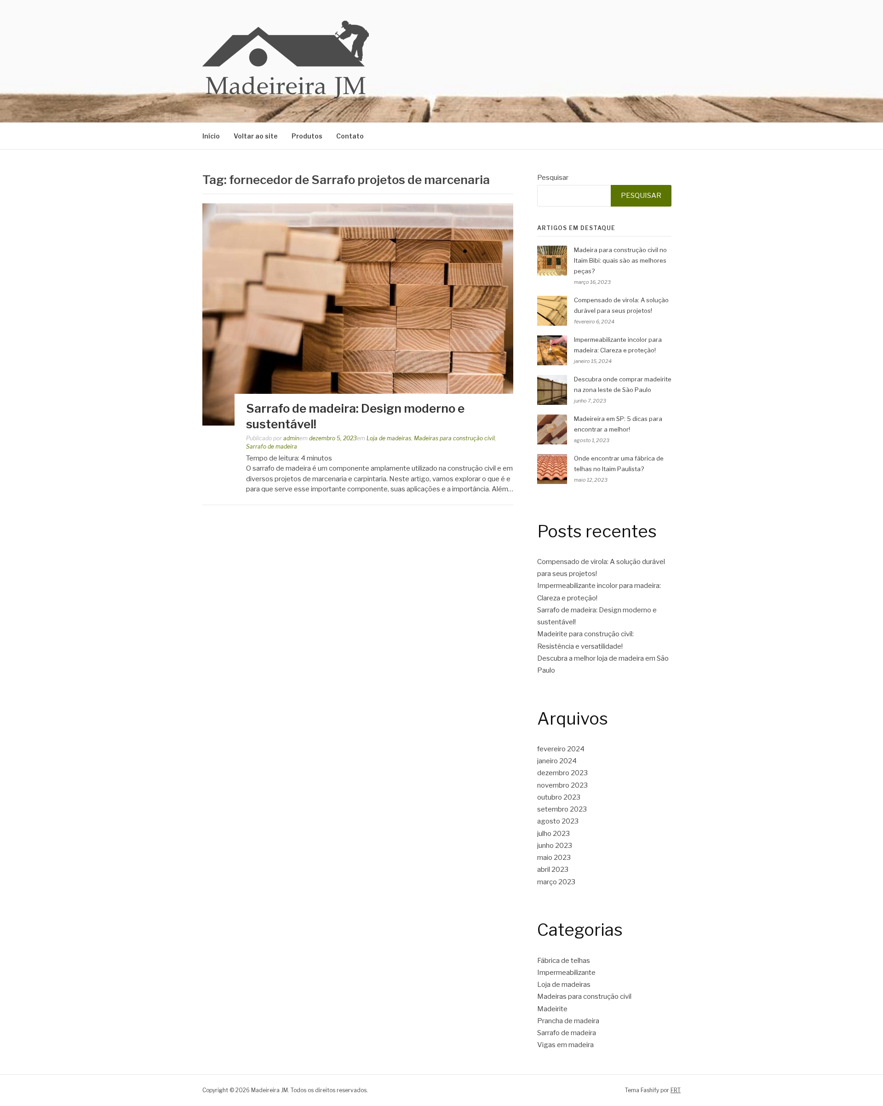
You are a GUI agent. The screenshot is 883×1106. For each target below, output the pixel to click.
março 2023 (556, 882)
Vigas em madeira (565, 1045)
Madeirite (552, 1009)
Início (211, 136)
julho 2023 (553, 834)
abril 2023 (552, 869)
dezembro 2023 (562, 773)
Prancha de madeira (568, 1021)
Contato (350, 136)
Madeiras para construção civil (454, 438)
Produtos (307, 136)
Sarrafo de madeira (271, 446)
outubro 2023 (558, 797)
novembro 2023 (562, 785)
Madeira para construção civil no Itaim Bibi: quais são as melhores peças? (620, 260)
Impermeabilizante (566, 972)
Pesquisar (552, 177)
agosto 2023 (558, 821)
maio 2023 (554, 857)
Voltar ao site (256, 136)
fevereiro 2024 (561, 749)
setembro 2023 (562, 809)
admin (291, 438)
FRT (676, 1090)
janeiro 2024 (557, 761)
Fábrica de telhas (563, 960)
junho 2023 (554, 845)
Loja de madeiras (389, 438)
